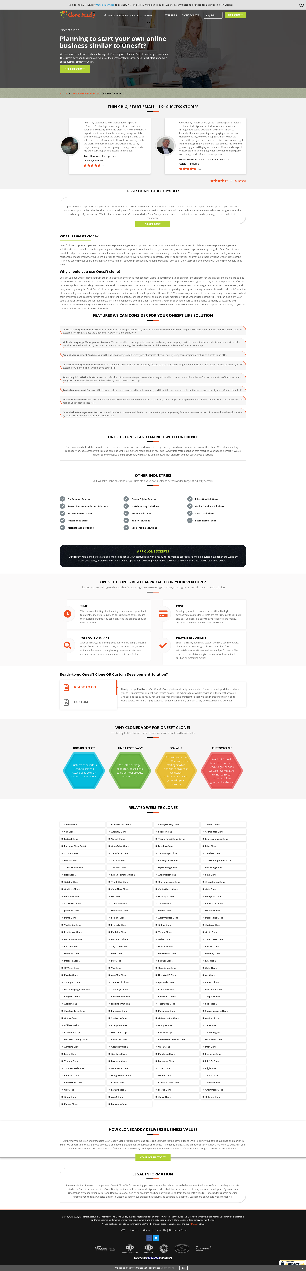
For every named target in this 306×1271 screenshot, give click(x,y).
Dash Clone (210, 1047)
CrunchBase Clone (214, 832)
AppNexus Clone (72, 903)
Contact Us (160, 1230)
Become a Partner (178, 1230)
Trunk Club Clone (119, 882)
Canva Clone (164, 1097)
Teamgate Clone (166, 1004)
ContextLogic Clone (168, 889)
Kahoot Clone (71, 1104)
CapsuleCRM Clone (120, 996)
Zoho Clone (211, 968)
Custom (81, 702)
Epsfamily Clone (166, 982)
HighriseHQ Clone (167, 975)
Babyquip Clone (119, 1104)
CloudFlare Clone (120, 889)
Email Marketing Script (75, 1039)
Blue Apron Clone (214, 903)
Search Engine (212, 1032)
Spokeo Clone (165, 832)
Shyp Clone (210, 875)
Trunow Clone (71, 1061)
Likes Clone (211, 846)
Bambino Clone (71, 1075)
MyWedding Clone (167, 867)
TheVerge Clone (119, 989)
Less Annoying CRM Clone (77, 989)
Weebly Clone (118, 839)
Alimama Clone (72, 1047)
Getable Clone (71, 882)
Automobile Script (78, 520)
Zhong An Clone (72, 982)
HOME (63, 93)
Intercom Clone (72, 961)
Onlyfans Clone (212, 1097)
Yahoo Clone (70, 824)
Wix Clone (69, 1090)
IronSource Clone (73, 932)
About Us (134, 1230)
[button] (213, 15)
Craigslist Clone (119, 1025)
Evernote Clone (119, 925)
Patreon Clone (165, 961)
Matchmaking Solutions (145, 506)
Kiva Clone (210, 961)
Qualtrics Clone (72, 889)
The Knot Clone (119, 867)
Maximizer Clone (166, 1011)
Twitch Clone (212, 1075)
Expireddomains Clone (216, 839)
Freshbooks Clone (73, 939)
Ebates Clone (70, 860)
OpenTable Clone (120, 846)
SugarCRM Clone (119, 946)
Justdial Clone (71, 839)
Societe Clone (118, 860)
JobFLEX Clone (212, 1061)
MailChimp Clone (213, 1039)
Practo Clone (117, 1082)
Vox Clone (116, 968)
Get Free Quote (75, 69)
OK (183, 1268)
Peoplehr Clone (72, 996)
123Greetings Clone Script (218, 860)
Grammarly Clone (214, 1090)
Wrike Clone (164, 939)
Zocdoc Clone (71, 853)
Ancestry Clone (118, 832)
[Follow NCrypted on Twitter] (156, 1236)
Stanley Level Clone (74, 1068)
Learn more (167, 1267)
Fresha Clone (164, 1090)
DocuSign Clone (166, 896)
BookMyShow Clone (168, 860)
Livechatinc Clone (214, 989)
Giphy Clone (70, 1097)
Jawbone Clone (71, 910)
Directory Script (119, 1032)
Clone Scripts (190, 15)
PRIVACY (193, 1224)
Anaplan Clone (212, 996)
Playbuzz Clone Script (75, 846)
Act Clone (210, 975)
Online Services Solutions (86, 93)
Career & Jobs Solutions (144, 499)
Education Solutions (206, 499)
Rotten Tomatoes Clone (123, 875)
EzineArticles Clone (121, 824)
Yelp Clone (210, 1025)
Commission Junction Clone (171, 1039)
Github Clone (164, 925)
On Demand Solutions (80, 499)
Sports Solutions (204, 513)
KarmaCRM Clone (167, 996)
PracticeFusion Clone (168, 1082)
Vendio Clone (165, 932)
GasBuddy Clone (119, 1047)
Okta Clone (210, 889)
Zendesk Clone (212, 853)
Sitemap (146, 1230)
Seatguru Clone (119, 1018)
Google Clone (165, 1025)
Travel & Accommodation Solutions (88, 506)
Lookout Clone (118, 918)
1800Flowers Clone (73, 867)
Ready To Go (85, 687)
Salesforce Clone (119, 853)
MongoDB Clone (213, 896)
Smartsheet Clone (214, 939)
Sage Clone (211, 1004)
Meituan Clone (71, 896)
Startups (171, 15)
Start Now (152, 224)
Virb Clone (69, 832)
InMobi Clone (164, 910)
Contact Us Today (153, 1157)
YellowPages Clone (168, 853)
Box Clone (116, 961)
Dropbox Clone (165, 846)
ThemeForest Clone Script (171, 839)
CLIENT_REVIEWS (93, 160)
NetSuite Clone (71, 953)
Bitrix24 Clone (71, 946)
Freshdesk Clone (119, 939)
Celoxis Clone (212, 982)
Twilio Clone (164, 903)
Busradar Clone (119, 1061)
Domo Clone (70, 918)
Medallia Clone (119, 932)
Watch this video (105, 5)
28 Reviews (240, 180)
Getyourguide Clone (168, 1018)
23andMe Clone (119, 903)
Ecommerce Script (205, 520)
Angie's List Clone (167, 875)
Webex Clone (164, 1075)
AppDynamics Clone (168, 918)
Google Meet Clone (121, 1075)
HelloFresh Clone (119, 910)
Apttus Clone (70, 1004)
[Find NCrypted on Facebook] (149, 1236)
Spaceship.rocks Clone (216, 1011)
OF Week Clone (71, 968)
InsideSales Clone (214, 918)
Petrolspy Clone (213, 1054)
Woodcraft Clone (119, 1068)
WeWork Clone (212, 910)
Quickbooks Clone (167, 968)
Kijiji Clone (210, 1068)
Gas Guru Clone (119, 1054)
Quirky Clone (70, 1018)
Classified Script (72, 1032)
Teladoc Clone (212, 1082)
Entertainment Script (80, 513)
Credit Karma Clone (215, 882)
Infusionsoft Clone (167, 953)
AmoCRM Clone (119, 975)
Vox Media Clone (72, 925)
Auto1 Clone (117, 1097)
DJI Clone (115, 896)
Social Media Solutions (144, 527)
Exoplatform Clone (120, 1004)
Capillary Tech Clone (74, 1011)
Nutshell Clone (165, 946)
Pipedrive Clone (119, 1011)
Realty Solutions (140, 520)
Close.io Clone (212, 946)
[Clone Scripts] (77, 12)
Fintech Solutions (141, 513)
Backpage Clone (166, 1061)
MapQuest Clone (166, 1054)
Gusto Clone (211, 932)
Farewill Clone (118, 1090)
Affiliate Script (71, 1025)
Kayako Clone (71, 975)
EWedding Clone (213, 867)
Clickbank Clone (119, 1039)
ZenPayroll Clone (120, 982)
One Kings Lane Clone (169, 882)
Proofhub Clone (166, 989)
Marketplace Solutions (81, 527)
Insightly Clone (212, 953)
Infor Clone (116, 953)
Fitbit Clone (70, 875)
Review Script (165, 1032)
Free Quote (235, 15)
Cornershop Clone (73, 1082)
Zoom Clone (164, 1068)
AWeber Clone (212, 824)
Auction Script (212, 1018)
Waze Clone (164, 1047)
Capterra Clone (213, 925)
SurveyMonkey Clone (168, 824)
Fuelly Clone (70, 1054)
